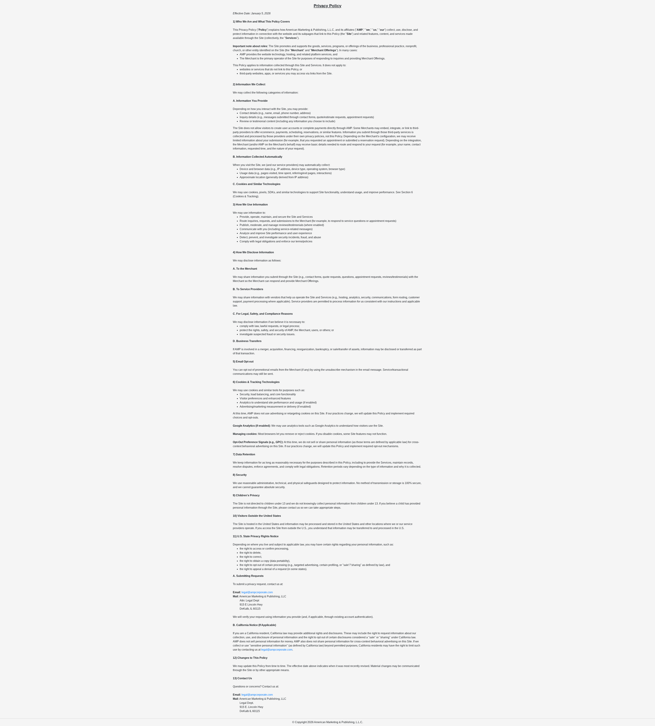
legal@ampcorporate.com (257, 592)
